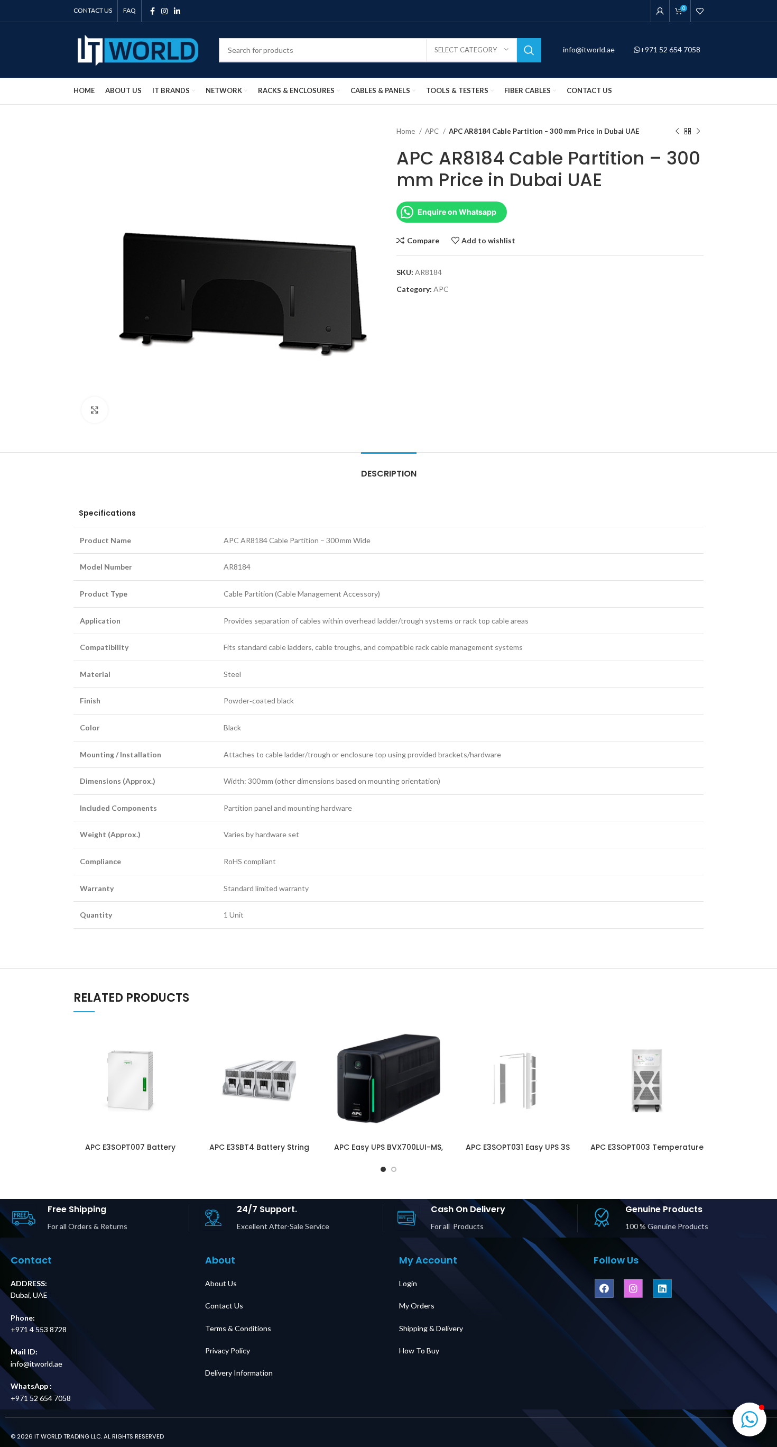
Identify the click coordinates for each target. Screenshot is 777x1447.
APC (432, 131)
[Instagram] (633, 1288)
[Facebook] (604, 1288)
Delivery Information (239, 1372)
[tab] (389, 468)
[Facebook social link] (152, 11)
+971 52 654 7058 (670, 49)
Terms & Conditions (238, 1328)
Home (406, 131)
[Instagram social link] (164, 11)
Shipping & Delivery (431, 1328)
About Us (221, 1283)
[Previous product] (677, 131)
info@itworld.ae (589, 49)
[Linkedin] (662, 1288)
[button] (749, 1419)
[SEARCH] (529, 50)
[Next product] (698, 131)
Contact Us (224, 1305)
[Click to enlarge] (94, 410)
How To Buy (419, 1350)
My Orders (416, 1305)
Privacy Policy (227, 1350)
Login (408, 1283)
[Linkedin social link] (177, 11)
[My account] (660, 11)
